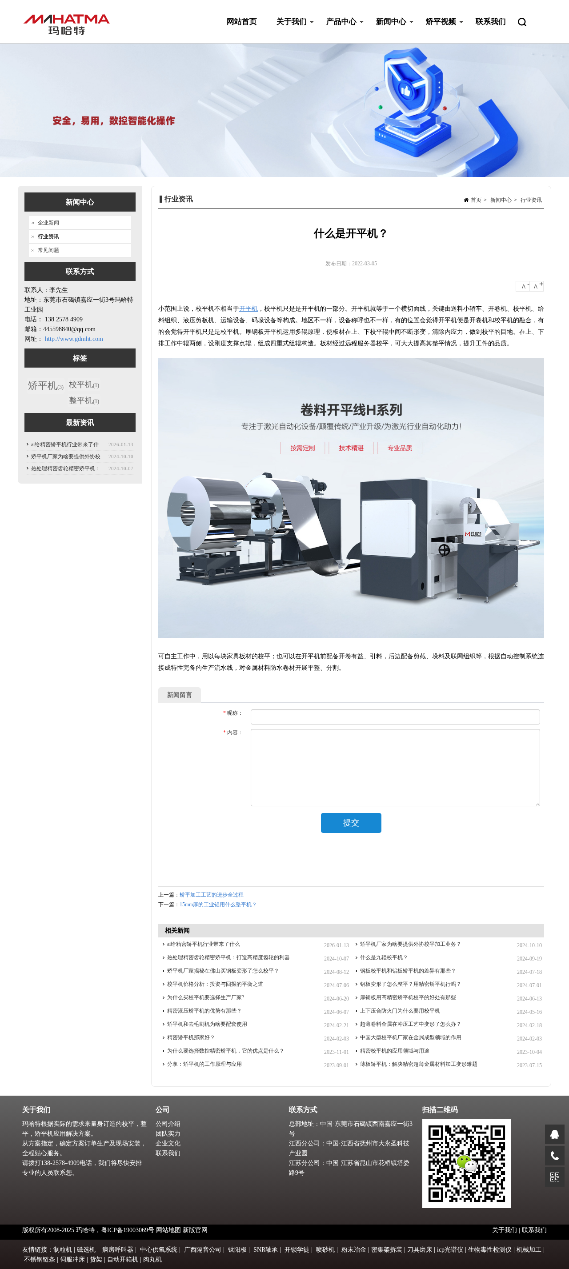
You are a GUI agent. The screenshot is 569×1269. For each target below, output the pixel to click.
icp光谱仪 (450, 1249)
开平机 (248, 308)
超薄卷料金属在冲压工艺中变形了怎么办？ (410, 1024)
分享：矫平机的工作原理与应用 (204, 1064)
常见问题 (48, 250)
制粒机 (62, 1249)
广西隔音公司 (202, 1249)
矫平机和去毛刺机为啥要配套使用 (207, 1024)
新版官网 (195, 1230)
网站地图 (168, 1230)
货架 (96, 1259)
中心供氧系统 (158, 1249)
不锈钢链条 (39, 1259)
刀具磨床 (419, 1249)
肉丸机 (152, 1259)
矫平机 (46, 385)
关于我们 (287, 30)
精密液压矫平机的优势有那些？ (204, 1011)
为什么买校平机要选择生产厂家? (205, 997)
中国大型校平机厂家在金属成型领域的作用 (410, 1037)
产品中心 (337, 30)
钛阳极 (237, 1249)
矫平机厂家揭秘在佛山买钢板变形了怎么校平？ (223, 971)
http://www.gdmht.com (74, 339)
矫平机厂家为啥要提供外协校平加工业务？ (410, 944)
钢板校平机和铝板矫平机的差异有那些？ (408, 971)
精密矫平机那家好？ (191, 1037)
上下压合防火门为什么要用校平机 (400, 1011)
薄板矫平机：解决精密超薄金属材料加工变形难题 (418, 1064)
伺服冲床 (72, 1259)
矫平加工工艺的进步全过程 (212, 895)
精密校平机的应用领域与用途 (394, 1051)
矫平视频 (436, 30)
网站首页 (242, 21)
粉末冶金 (353, 1249)
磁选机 (86, 1249)
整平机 (84, 400)
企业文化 (168, 1143)
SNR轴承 (265, 1249)
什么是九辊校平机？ (384, 957)
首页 (476, 200)
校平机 (84, 384)
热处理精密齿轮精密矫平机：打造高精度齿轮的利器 (228, 957)
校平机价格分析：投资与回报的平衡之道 (215, 984)
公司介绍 (168, 1124)
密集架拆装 (386, 1249)
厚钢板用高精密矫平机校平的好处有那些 (408, 997)
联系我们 (491, 21)
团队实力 (168, 1133)
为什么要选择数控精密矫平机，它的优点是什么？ (225, 1051)
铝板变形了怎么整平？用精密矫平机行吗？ (410, 984)
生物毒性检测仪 (490, 1249)
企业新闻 (48, 223)
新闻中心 (386, 30)
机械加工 (529, 1249)
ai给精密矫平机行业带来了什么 (203, 944)
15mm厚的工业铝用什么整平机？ (218, 904)
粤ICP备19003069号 (127, 1230)
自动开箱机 (122, 1259)
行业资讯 (531, 200)
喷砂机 (325, 1249)
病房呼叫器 (117, 1249)
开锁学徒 (296, 1249)
